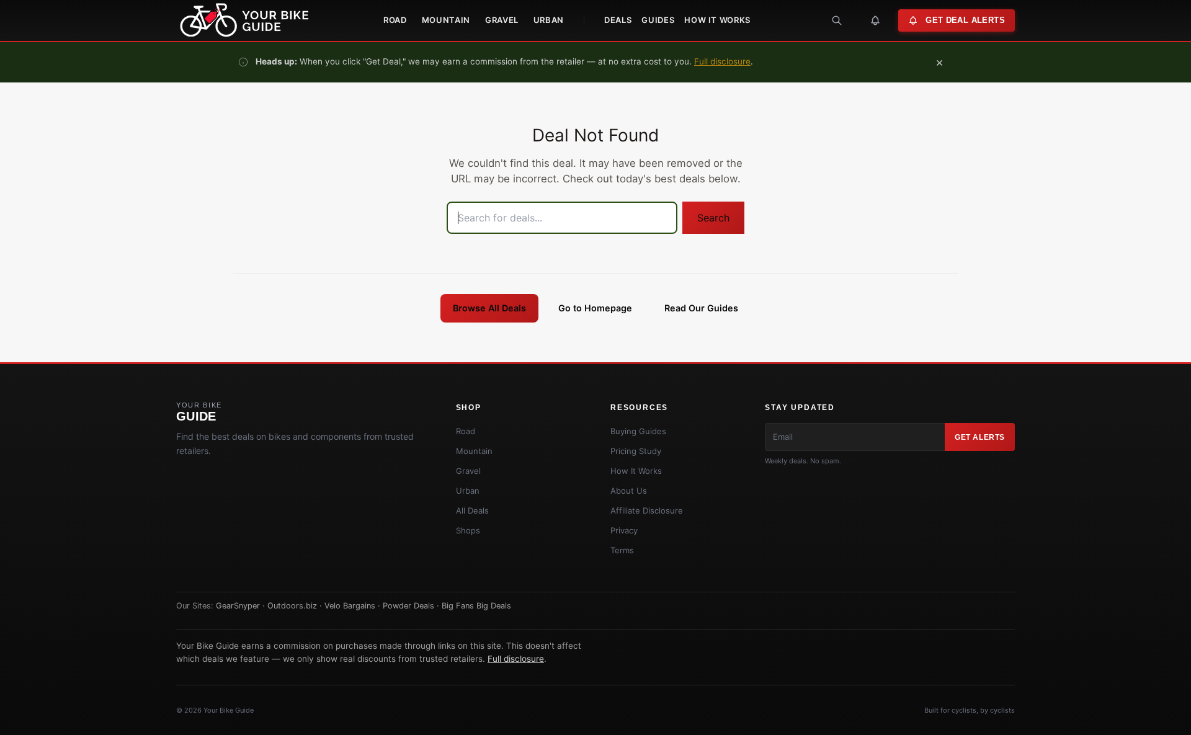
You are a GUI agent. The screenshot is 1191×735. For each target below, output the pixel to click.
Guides (657, 20)
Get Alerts (980, 437)
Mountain (446, 20)
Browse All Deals (489, 308)
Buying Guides (638, 431)
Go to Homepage (595, 308)
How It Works (717, 20)
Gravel (502, 20)
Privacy (624, 530)
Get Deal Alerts (965, 20)
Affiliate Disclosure (646, 510)
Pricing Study (635, 451)
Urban (548, 20)
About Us (628, 491)
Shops (468, 530)
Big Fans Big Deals (476, 605)
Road (395, 20)
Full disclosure (722, 61)
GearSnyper (238, 605)
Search (713, 218)
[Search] (836, 20)
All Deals (472, 510)
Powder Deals (408, 605)
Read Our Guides (701, 308)
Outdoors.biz (292, 605)
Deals (617, 20)
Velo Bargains (349, 605)
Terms (622, 550)
